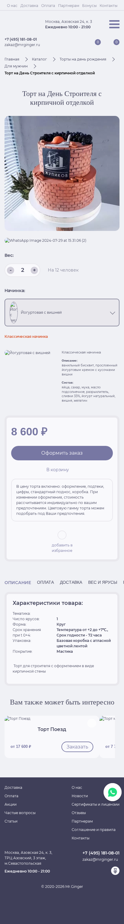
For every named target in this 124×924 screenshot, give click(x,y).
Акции (11, 804)
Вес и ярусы (102, 582)
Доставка (29, 5)
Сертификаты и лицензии (95, 804)
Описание (18, 582)
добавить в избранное (62, 548)
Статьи (11, 821)
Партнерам (68, 5)
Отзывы (79, 812)
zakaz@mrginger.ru (22, 44)
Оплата (48, 5)
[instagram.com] (105, 870)
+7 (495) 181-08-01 (21, 39)
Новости (80, 796)
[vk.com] (96, 870)
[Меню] (114, 24)
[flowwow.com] (115, 870)
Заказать (77, 747)
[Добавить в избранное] (91, 723)
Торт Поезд (52, 729)
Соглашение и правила (94, 829)
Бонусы (89, 5)
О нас (12, 5)
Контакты (108, 5)
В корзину (57, 469)
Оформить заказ (62, 453)
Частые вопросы (20, 812)
